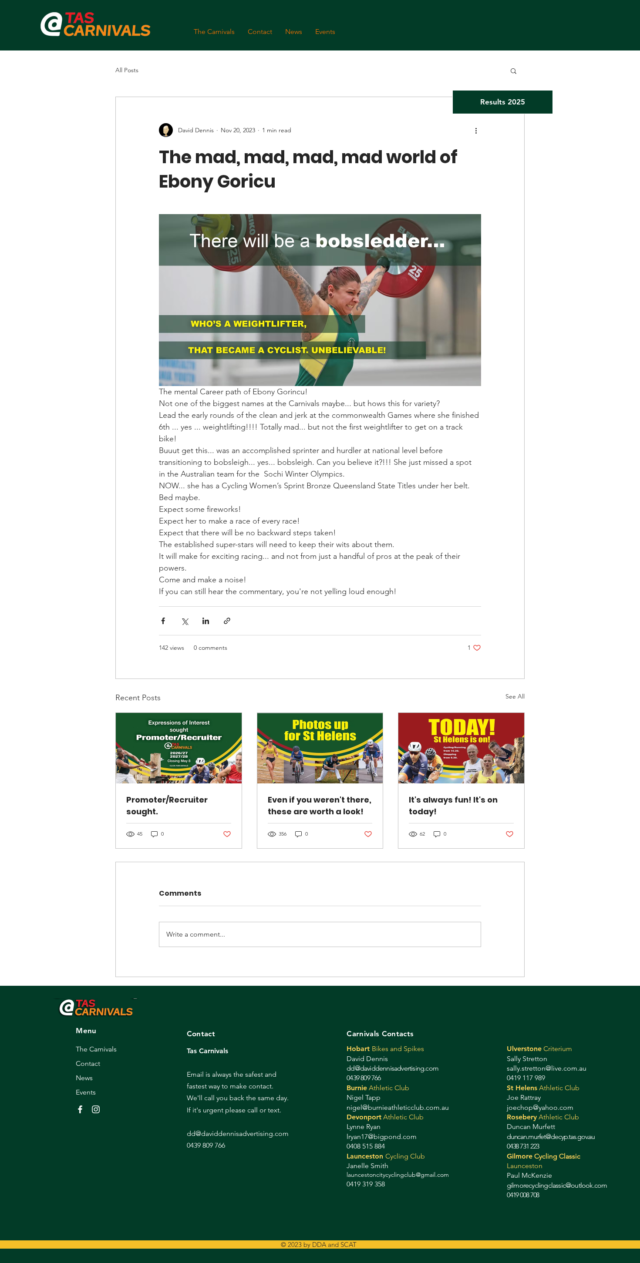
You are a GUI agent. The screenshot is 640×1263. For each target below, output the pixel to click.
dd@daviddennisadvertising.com (392, 1068)
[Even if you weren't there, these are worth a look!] (320, 748)
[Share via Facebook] (163, 621)
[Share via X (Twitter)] (184, 621)
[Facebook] (80, 1109)
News (84, 1078)
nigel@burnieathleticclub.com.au (398, 1107)
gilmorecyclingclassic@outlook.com (557, 1185)
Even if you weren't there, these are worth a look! (319, 805)
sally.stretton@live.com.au (546, 1068)
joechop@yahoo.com (540, 1107)
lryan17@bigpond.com (382, 1136)
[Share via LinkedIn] (206, 621)
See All (515, 696)
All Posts (126, 70)
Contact (88, 1063)
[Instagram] (96, 1109)
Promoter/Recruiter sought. (167, 805)
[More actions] (476, 130)
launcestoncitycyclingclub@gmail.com (398, 1175)
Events (86, 1092)
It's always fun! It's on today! (453, 805)
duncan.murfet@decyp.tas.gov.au (551, 1136)
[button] (513, 70)
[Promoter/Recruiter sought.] (179, 748)
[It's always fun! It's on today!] (461, 748)
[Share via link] (227, 621)
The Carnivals (96, 1049)
